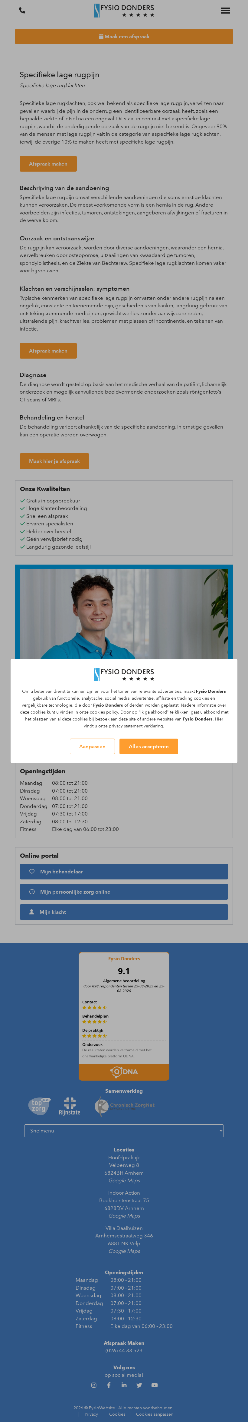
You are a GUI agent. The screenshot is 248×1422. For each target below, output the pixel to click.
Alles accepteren (149, 746)
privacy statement (125, 726)
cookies (201, 698)
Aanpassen (92, 746)
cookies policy (104, 712)
